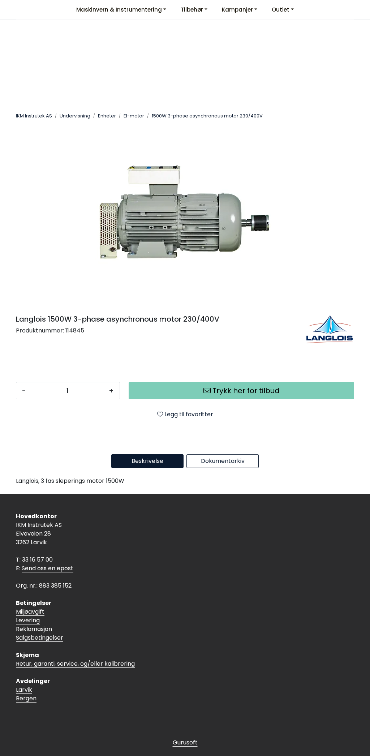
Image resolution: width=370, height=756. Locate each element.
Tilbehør (192, 9)
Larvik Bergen (26, 694)
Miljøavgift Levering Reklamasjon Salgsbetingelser (39, 624)
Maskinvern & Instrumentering (119, 9)
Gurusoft (185, 742)
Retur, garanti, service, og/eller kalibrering (75, 664)
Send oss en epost (47, 568)
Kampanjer (237, 9)
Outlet (280, 9)
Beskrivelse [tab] (147, 461)
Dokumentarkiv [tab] (223, 461)
